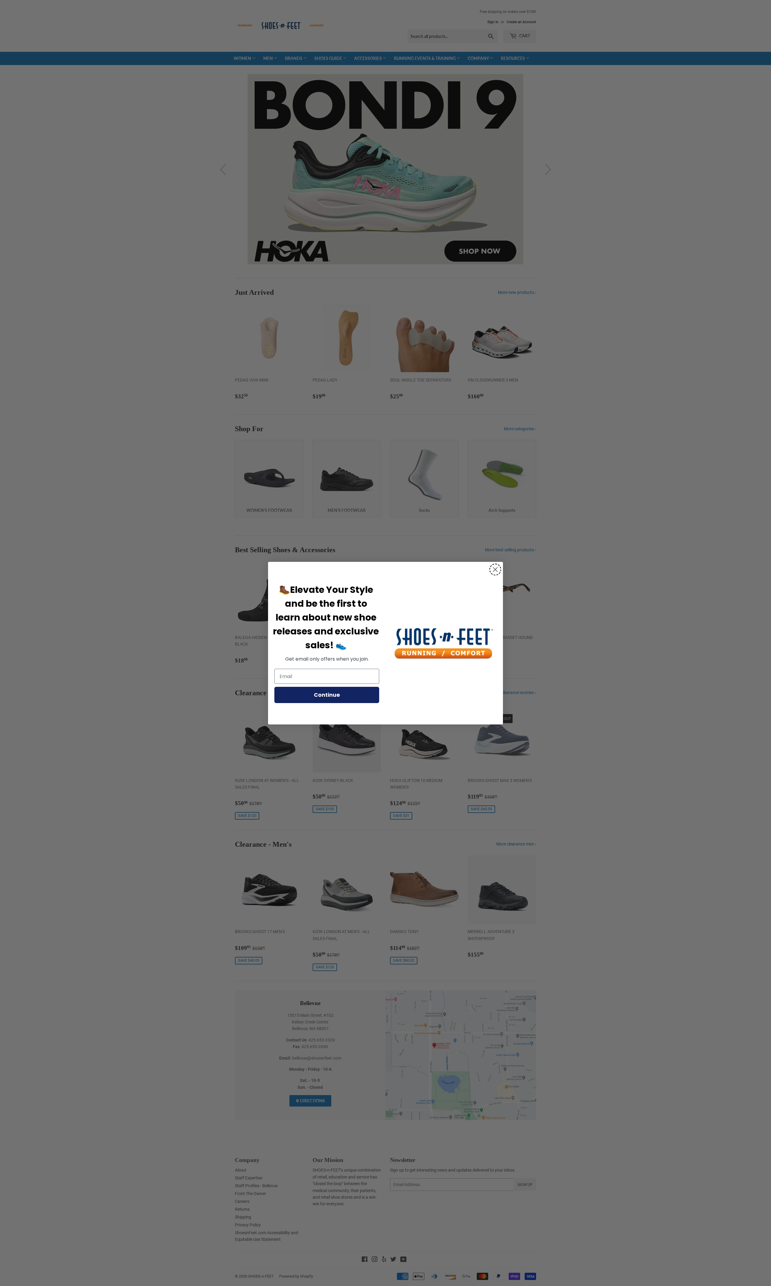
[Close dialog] (495, 569)
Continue (327, 695)
